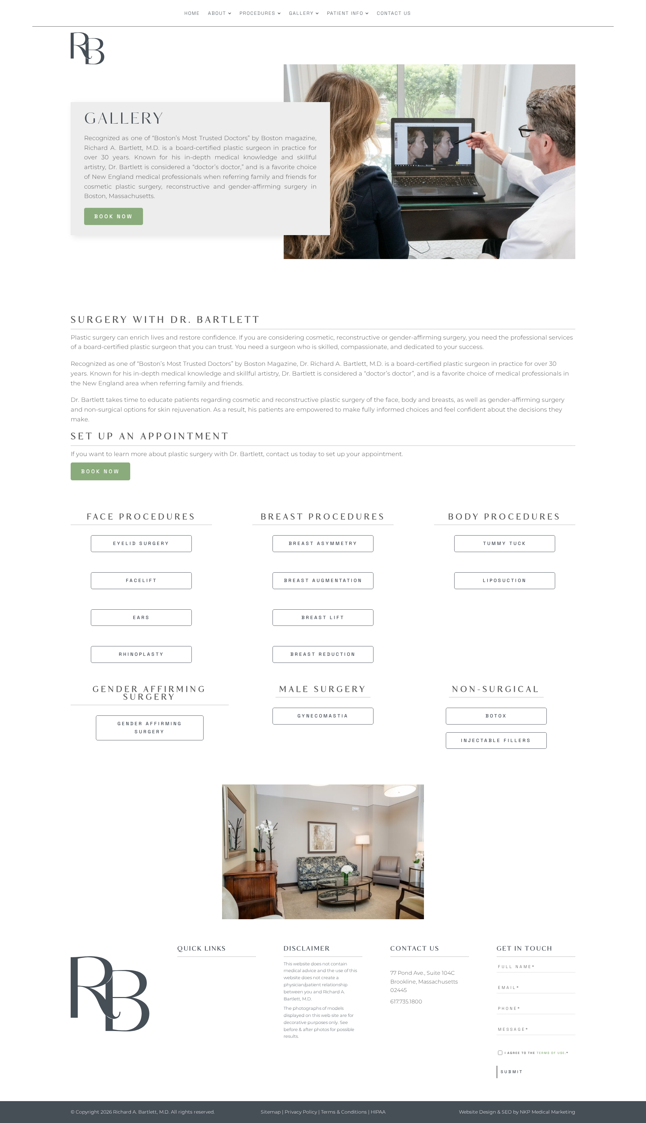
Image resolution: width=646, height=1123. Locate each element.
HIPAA (378, 1112)
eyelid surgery (141, 543)
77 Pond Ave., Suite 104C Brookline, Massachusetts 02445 (424, 981)
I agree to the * (537, 1053)
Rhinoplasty (141, 654)
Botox (496, 716)
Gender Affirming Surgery (149, 727)
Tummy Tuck (505, 543)
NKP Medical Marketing (547, 1112)
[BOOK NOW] (525, 13)
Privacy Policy (301, 1112)
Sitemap (271, 1112)
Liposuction (505, 580)
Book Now (113, 216)
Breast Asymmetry (323, 543)
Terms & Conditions (344, 1112)
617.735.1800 (406, 1001)
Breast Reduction (323, 654)
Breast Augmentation (323, 580)
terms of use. (551, 1053)
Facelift (141, 580)
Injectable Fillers (496, 740)
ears (141, 617)
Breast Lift (323, 617)
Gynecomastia (323, 716)
